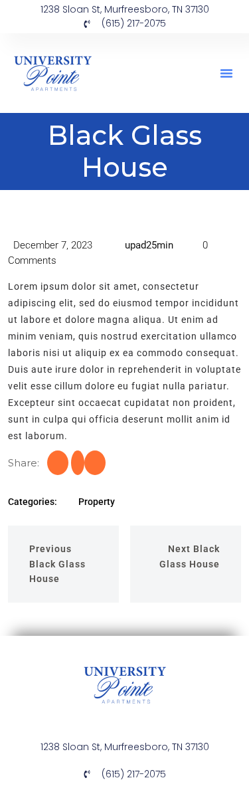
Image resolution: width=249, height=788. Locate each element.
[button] (226, 73)
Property (96, 501)
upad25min (147, 245)
